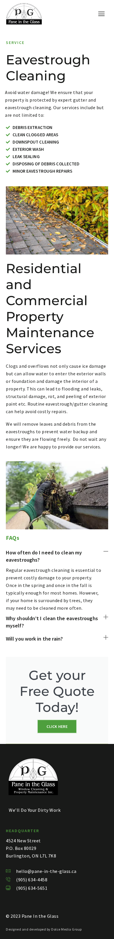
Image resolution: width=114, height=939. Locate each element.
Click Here (57, 726)
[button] (57, 556)
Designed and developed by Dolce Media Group (44, 929)
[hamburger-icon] (101, 14)
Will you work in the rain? (34, 638)
